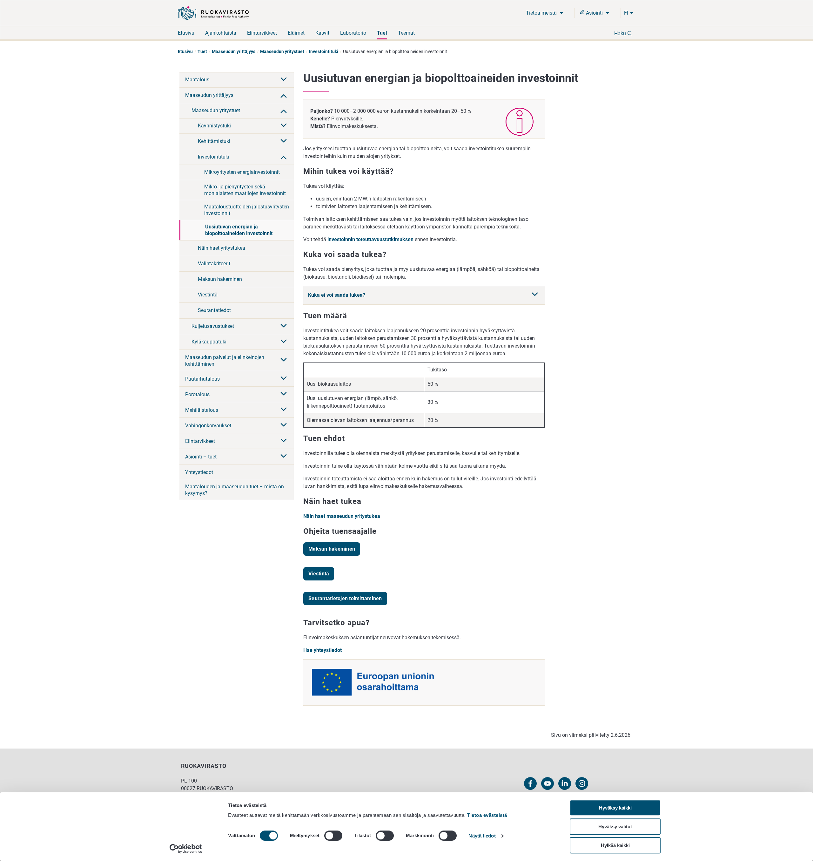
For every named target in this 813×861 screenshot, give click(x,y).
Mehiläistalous (201, 410)
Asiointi (594, 13)
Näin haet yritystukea (221, 248)
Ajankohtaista (220, 33)
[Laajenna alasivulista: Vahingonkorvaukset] (284, 425)
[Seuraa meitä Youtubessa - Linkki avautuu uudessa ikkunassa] (547, 783)
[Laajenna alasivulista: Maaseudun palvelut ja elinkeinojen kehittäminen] (284, 360)
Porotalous (197, 394)
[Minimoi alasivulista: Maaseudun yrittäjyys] (284, 95)
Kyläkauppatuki (208, 342)
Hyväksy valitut (615, 826)
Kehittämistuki (214, 141)
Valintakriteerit (214, 264)
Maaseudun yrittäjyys (233, 51)
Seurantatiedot (214, 310)
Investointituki (323, 51)
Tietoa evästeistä (487, 815)
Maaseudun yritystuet (282, 51)
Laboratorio (353, 33)
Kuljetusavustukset (212, 326)
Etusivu (186, 33)
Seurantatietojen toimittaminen (345, 598)
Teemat (406, 33)
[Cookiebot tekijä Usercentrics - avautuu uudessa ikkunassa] (186, 848)
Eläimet (296, 33)
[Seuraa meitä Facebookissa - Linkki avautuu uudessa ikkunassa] (530, 783)
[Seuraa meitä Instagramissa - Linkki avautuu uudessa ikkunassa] (581, 783)
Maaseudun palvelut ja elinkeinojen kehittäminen (224, 360)
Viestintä (208, 295)
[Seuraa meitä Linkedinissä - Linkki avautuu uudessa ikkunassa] (564, 783)
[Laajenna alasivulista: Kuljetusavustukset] (284, 326)
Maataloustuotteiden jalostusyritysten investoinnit (246, 210)
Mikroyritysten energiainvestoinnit (242, 172)
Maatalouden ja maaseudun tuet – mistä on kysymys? (234, 490)
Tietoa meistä (542, 13)
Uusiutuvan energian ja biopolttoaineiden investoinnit (238, 230)
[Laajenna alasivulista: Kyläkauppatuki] (284, 342)
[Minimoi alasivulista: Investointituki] (284, 157)
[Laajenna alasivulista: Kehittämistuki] (284, 141)
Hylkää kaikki (615, 845)
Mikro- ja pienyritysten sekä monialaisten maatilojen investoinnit (245, 190)
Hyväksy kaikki (615, 807)
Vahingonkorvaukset (208, 426)
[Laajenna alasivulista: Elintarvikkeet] (284, 441)
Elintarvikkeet (262, 33)
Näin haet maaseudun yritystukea (342, 516)
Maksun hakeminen (220, 279)
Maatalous (197, 80)
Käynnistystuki (214, 126)
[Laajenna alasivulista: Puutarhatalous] (284, 379)
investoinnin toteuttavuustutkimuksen (370, 239)
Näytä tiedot (481, 836)
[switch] (333, 835)
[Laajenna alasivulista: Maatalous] (284, 80)
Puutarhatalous (202, 379)
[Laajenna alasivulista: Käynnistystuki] (284, 126)
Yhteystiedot (199, 472)
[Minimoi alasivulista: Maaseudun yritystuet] (284, 111)
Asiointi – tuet (201, 457)
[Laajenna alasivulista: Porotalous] (284, 394)
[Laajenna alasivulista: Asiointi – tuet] (284, 457)
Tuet (382, 33)
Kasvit (322, 33)
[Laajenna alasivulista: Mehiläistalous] (284, 410)
